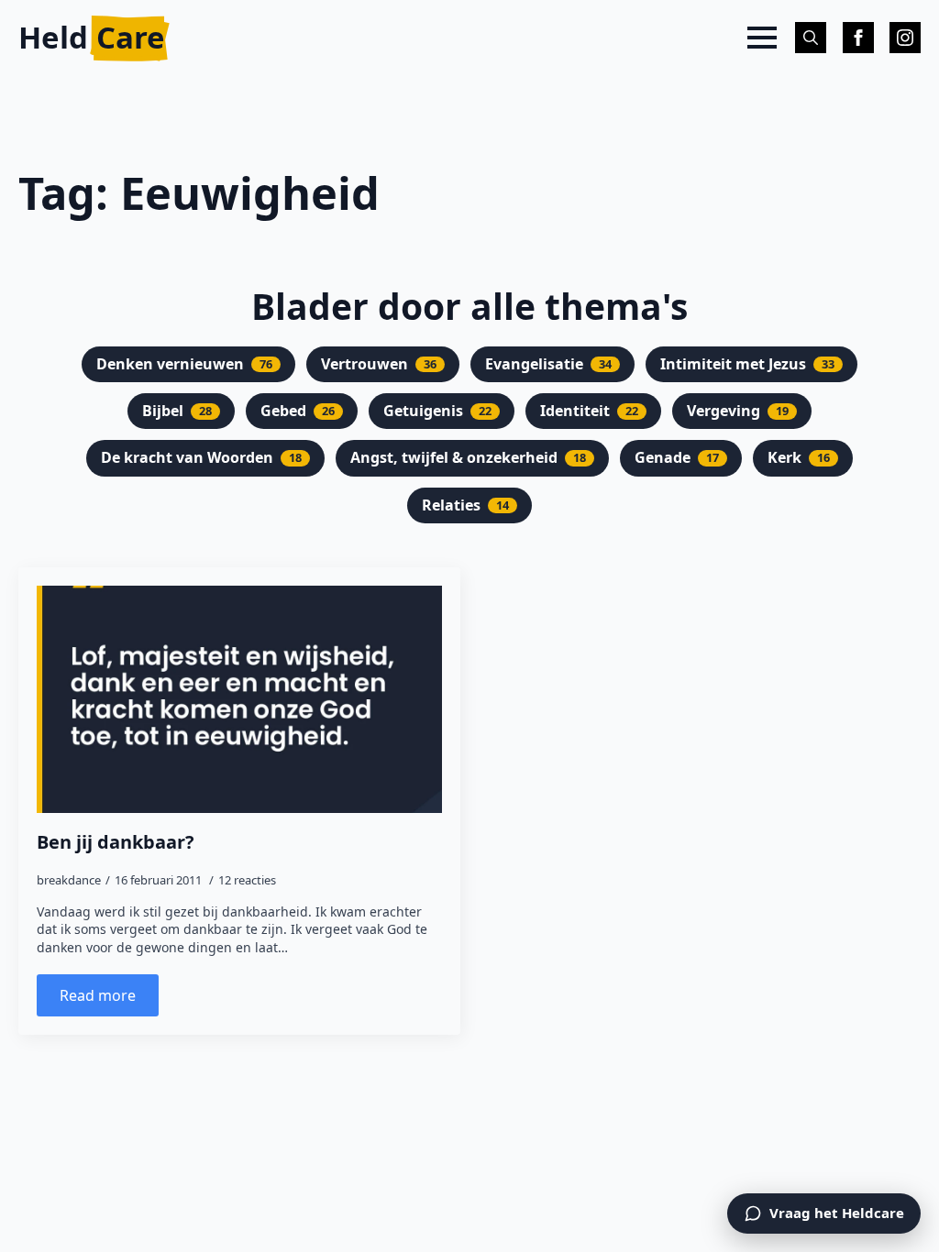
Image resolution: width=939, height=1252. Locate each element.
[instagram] (905, 37)
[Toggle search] (810, 37)
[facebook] (858, 37)
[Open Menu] (762, 37)
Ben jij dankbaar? (115, 842)
